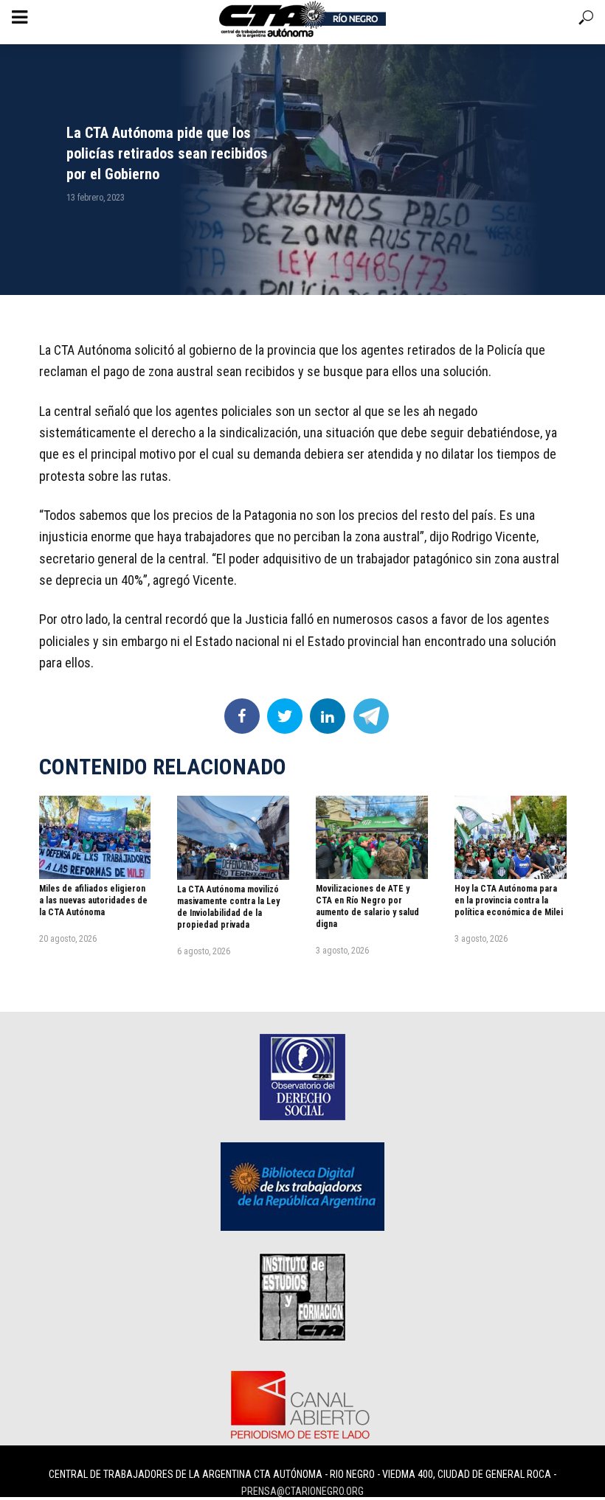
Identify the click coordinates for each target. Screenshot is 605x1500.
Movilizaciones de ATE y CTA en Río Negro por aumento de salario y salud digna (367, 906)
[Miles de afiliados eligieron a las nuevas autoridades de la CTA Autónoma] (95, 837)
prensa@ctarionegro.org (302, 1491)
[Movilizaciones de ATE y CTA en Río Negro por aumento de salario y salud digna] (372, 838)
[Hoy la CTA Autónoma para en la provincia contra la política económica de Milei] (510, 837)
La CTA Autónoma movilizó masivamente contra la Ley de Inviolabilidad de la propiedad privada (228, 907)
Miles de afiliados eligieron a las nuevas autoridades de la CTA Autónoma (93, 900)
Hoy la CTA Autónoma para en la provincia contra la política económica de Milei (508, 900)
